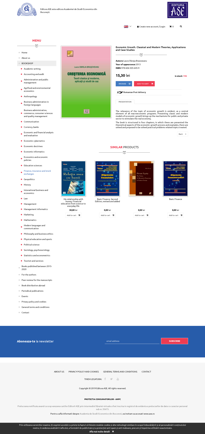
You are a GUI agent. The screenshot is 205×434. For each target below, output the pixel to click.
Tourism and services (33, 260)
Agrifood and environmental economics (37, 89)
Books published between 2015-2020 (37, 267)
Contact (25, 312)
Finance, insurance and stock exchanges (37, 172)
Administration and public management (36, 81)
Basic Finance (175, 199)
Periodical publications (32, 290)
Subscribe (174, 341)
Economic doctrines (33, 146)
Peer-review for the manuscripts (37, 280)
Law (26, 198)
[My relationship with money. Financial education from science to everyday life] (73, 178)
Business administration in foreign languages (36, 103)
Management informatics (36, 209)
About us (26, 57)
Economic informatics (34, 151)
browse (123, 83)
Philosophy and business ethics (38, 233)
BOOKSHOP (27, 63)
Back (181, 134)
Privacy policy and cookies (34, 301)
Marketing (29, 214)
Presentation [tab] (125, 101)
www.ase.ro (149, 413)
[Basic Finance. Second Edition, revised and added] (107, 178)
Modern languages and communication (34, 227)
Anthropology (30, 96)
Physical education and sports (38, 239)
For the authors (29, 274)
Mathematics (30, 220)
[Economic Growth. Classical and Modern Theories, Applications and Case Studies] (86, 81)
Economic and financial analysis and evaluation (38, 134)
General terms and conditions (35, 307)
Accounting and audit (34, 74)
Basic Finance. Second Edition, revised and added (107, 200)
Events (25, 296)
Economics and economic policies (36, 158)
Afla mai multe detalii (99, 431)
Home (24, 52)
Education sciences (33, 165)
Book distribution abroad (33, 285)
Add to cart (143, 83)
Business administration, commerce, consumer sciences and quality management (38, 113)
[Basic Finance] (175, 178)
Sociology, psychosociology (37, 250)
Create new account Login (152, 26)
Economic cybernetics (34, 140)
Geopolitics (29, 179)
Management (30, 203)
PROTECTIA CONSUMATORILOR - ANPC (102, 399)
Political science (31, 244)
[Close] (112, 431)
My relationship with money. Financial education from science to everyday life (73, 202)
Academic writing (32, 68)
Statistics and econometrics (37, 255)
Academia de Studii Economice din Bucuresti (101, 413)
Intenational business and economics (36, 191)
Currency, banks (31, 127)
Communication (31, 121)
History (27, 184)
